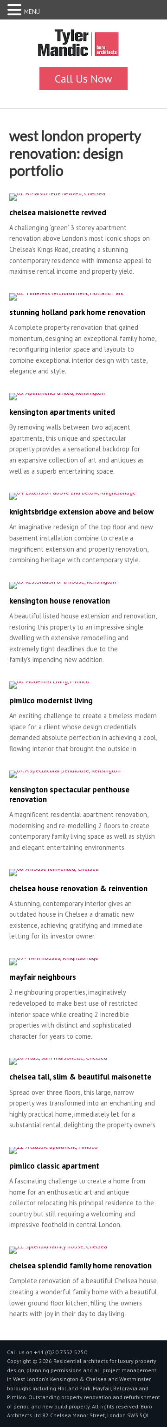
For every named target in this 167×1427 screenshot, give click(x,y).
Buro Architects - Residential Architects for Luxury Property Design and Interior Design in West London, (83, 46)
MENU (32, 12)
